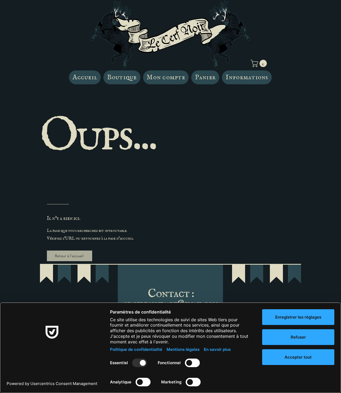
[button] (260, 63)
